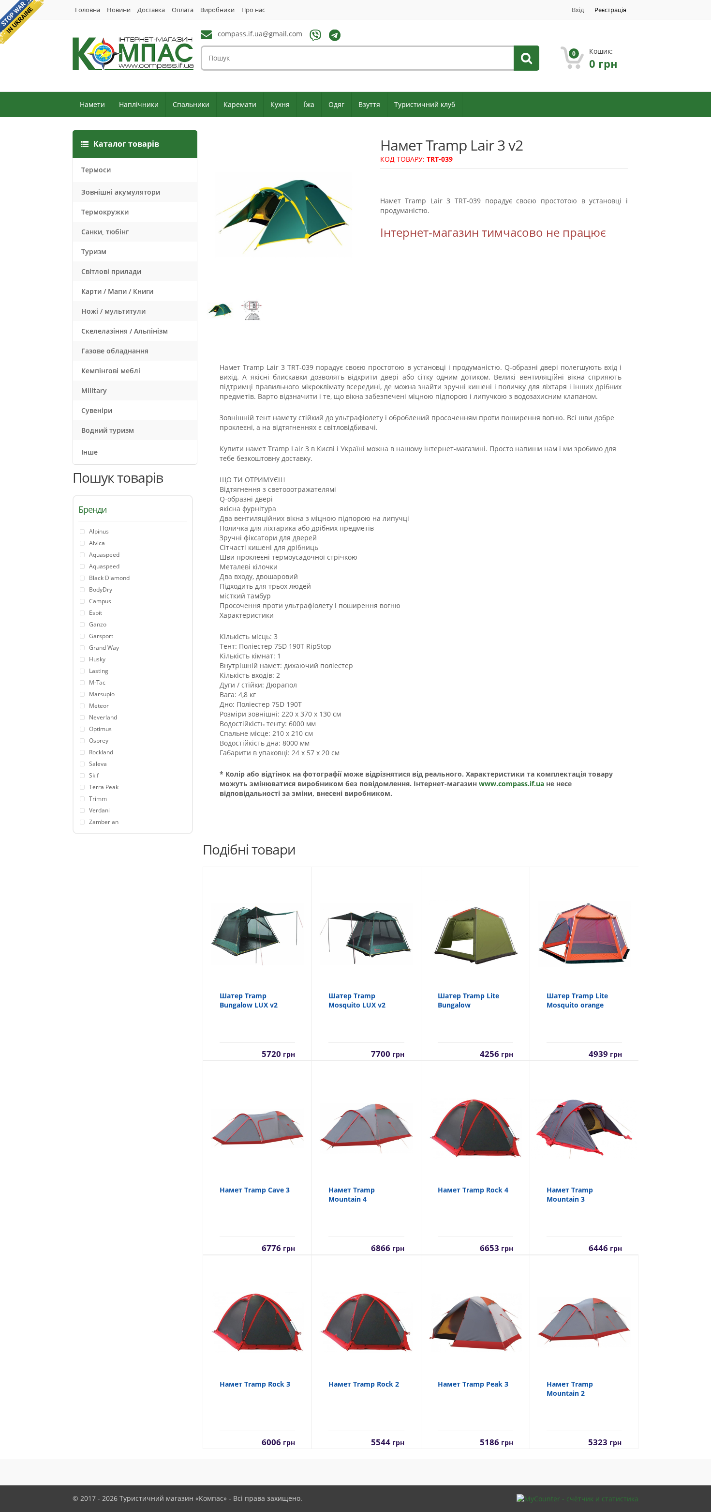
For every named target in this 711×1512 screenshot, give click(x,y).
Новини (119, 10)
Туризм (93, 251)
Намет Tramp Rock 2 (363, 1384)
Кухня (280, 104)
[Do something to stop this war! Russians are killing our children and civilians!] (22, 22)
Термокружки (105, 211)
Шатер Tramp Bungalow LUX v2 (249, 1000)
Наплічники (139, 104)
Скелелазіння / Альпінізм (124, 331)
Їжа (309, 104)
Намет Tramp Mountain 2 (570, 1388)
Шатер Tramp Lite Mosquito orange (577, 1000)
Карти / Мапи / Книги (117, 291)
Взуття (369, 104)
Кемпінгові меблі (110, 370)
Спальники (191, 104)
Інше (89, 452)
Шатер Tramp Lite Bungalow (468, 1000)
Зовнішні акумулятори (120, 192)
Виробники (217, 10)
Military (94, 390)
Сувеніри (96, 410)
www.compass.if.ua (511, 783)
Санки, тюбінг (105, 231)
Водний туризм (107, 430)
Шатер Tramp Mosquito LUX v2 (356, 1000)
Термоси (96, 169)
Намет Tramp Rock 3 (255, 1384)
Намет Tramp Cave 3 (255, 1189)
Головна (87, 10)
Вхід (578, 10)
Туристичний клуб (424, 104)
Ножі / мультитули (113, 311)
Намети (92, 104)
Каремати (239, 104)
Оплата (182, 10)
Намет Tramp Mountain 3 (570, 1194)
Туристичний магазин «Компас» (173, 1498)
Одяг (336, 104)
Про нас (253, 10)
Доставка (151, 10)
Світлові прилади (111, 271)
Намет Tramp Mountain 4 (351, 1194)
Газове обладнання (114, 350)
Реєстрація (610, 10)
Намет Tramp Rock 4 (473, 1189)
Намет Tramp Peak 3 (473, 1384)
